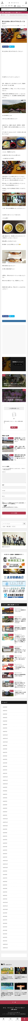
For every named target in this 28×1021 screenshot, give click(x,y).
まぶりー (11, 634)
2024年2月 (5, 811)
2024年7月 (5, 794)
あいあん (11, 438)
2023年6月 (5, 839)
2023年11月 (5, 822)
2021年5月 (5, 926)
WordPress (23, 1013)
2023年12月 (5, 818)
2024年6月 (5, 797)
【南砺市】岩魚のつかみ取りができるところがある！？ (20, 694)
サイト (3, 496)
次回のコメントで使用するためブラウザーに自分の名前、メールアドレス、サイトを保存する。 (13, 503)
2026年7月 (5, 710)
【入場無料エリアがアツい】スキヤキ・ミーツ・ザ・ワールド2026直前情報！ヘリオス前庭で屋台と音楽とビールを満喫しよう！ (20, 640)
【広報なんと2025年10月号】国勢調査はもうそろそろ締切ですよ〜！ (7, 978)
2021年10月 (5, 909)
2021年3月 (5, 933)
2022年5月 (5, 885)
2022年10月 (5, 867)
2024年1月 (5, 815)
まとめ (2, 5)
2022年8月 (5, 874)
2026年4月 (5, 721)
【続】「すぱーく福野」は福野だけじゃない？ (20, 448)
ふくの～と (17, 1012)
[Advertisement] (14, 63)
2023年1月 (5, 857)
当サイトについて (6, 546)
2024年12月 (5, 776)
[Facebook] (5, 47)
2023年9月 (5, 829)
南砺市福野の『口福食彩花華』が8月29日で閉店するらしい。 (20, 629)
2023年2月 (5, 853)
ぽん (12, 446)
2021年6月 (5, 923)
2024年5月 (5, 801)
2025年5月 (5, 759)
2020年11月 (5, 947)
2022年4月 (5, 888)
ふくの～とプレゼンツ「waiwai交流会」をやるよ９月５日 (20, 667)
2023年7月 (5, 836)
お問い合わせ (14, 1009)
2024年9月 (5, 787)
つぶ (12, 455)
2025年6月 (5, 755)
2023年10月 (5, 825)
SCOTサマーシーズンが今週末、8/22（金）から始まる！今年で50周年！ (21, 994)
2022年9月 (5, 871)
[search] (25, 9)
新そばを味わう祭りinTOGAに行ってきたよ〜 (19, 15)
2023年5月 (5, 843)
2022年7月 (5, 878)
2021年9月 (5, 912)
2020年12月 (5, 944)
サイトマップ (10, 1007)
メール (3, 490)
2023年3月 (5, 850)
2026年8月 (5, 707)
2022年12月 (5, 860)
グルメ (23, 5)
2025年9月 (5, 745)
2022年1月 (5, 898)
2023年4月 (5, 846)
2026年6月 (5, 714)
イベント (19, 5)
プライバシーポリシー (20, 1007)
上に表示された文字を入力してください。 (10, 507)
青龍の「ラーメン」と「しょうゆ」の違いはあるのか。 (20, 659)
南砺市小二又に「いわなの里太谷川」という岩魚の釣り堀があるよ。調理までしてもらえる (20, 620)
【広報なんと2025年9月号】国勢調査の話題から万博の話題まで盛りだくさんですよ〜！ (7, 994)
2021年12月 (5, 902)
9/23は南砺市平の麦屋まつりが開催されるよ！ (21, 977)
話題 (15, 5)
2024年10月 (5, 783)
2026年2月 (5, 728)
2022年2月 (5, 895)
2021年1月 (5, 940)
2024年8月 (5, 790)
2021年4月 (5, 930)
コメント (4, 471)
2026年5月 (5, 717)
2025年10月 (5, 741)
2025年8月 (5, 748)
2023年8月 (5, 832)
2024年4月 (5, 804)
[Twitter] (12, 47)
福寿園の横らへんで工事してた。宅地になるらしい (20, 439)
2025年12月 (5, 735)
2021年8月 (5, 916)
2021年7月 (5, 919)
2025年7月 (5, 752)
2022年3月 (5, 891)
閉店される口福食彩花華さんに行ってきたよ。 (20, 675)
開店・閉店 (10, 5)
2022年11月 (5, 864)
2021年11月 (5, 905)
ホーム (4, 1007)
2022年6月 (5, 881)
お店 (6, 5)
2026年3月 (5, 724)
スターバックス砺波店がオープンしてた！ (20, 610)
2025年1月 (5, 773)
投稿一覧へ (13, 427)
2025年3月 (5, 766)
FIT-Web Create (11, 1013)
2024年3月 (5, 808)
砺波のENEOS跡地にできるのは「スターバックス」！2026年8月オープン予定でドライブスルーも (20, 685)
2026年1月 (5, 731)
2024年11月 (5, 780)
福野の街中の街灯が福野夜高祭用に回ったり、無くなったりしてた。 (20, 457)
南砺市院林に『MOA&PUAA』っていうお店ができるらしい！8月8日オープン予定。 (20, 650)
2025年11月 (5, 738)
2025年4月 (5, 762)
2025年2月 (5, 769)
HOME (3, 15)
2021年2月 (5, 937)
